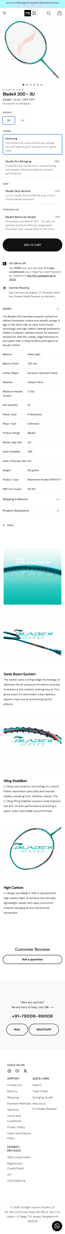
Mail (17, 1029)
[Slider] (23, 85)
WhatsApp (43, 1029)
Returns (12, 1091)
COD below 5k (16, 1181)
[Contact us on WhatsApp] (57, 1226)
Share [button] (10, 525)
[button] (4, 13)
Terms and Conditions (14, 1118)
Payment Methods (19, 1103)
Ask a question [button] (32, 959)
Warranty (13, 1110)
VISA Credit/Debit (19, 1157)
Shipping (13, 1097)
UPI (9, 1174)
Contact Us (14, 1085)
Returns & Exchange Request (44, 1106)
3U (8, 120)
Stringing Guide (42, 1097)
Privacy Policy (16, 1127)
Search (37, 1085)
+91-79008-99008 (32, 1016)
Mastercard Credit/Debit (15, 1166)
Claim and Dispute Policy (19, 1136)
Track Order (40, 1091)
